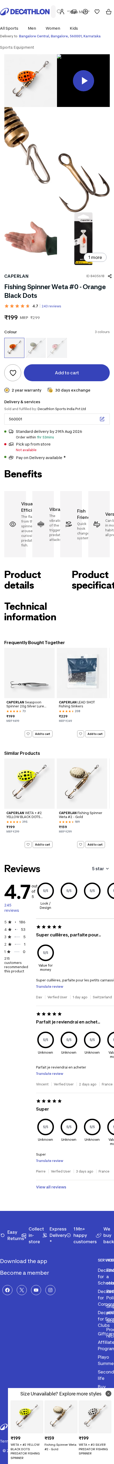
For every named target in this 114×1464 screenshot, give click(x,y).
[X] (22, 1290)
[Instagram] (50, 1290)
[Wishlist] (97, 11)
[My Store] (73, 11)
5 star (98, 868)
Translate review (49, 987)
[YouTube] (36, 1290)
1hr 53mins (45, 437)
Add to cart (42, 733)
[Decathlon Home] (25, 11)
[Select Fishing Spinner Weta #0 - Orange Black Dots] (14, 348)
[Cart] (108, 11)
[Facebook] (7, 1290)
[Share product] (110, 276)
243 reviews (51, 306)
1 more (95, 257)
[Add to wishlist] (12, 372)
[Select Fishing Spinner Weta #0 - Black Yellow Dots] (35, 348)
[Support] (85, 11)
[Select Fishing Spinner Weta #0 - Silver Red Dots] (57, 348)
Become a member (25, 1273)
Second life (106, 1375)
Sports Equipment (17, 47)
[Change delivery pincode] (102, 419)
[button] (10, 28)
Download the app (24, 1261)
